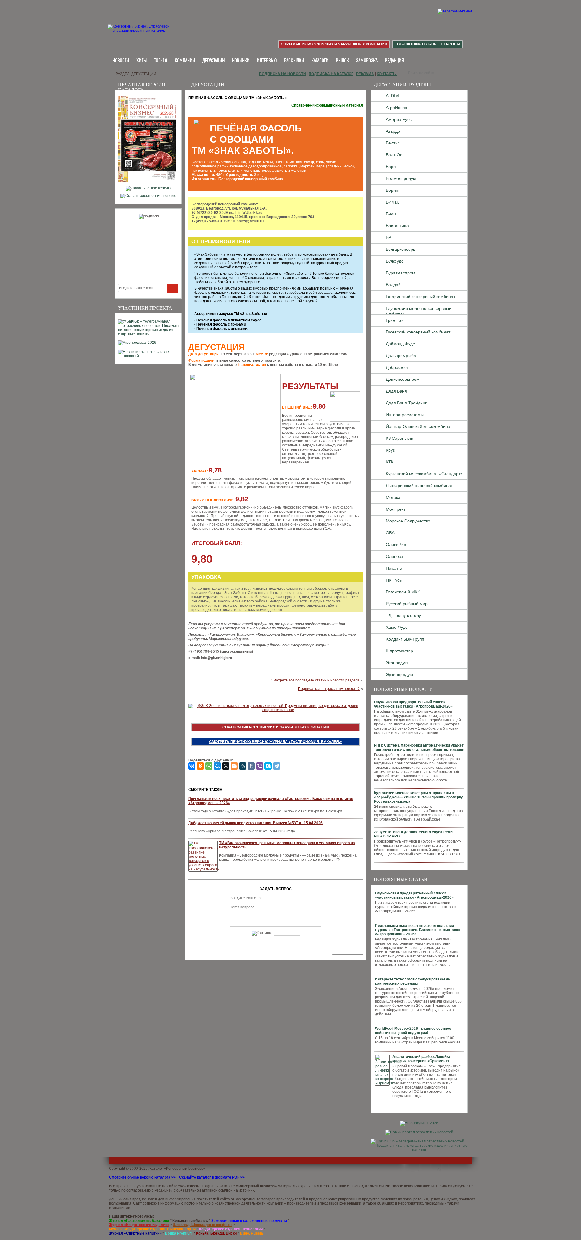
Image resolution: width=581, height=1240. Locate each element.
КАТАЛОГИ (320, 61)
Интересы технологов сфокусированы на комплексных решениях (412, 981)
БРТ (390, 237)
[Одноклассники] (200, 766)
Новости (121, 61)
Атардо (393, 131)
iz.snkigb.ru (206, 1186)
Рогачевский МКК (403, 591)
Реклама (365, 74)
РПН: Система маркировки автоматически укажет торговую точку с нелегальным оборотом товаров (419, 747)
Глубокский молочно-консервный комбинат (418, 310)
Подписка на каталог (331, 74)
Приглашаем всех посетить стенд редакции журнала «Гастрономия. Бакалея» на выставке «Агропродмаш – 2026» (417, 929)
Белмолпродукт (401, 178)
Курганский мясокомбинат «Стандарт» (424, 473)
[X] (225, 766)
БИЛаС (393, 202)
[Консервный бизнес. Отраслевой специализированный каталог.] (147, 33)
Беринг (393, 190)
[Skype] (268, 766)
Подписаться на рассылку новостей (329, 689)
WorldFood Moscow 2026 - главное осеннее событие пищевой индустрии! (413, 1030)
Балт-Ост (395, 154)
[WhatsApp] (208, 766)
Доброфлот (397, 367)
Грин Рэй (395, 320)
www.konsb (187, 1186)
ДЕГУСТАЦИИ (213, 61)
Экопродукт (397, 662)
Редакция (394, 61)
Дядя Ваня (396, 391)
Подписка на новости (282, 74)
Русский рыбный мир (407, 603)
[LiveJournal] (242, 766)
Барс (391, 166)
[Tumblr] (251, 766)
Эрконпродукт (399, 674)
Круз (390, 450)
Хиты (141, 61)
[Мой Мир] (217, 766)
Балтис (393, 143)
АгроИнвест (397, 107)
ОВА (390, 532)
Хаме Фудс (397, 627)
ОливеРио (396, 544)
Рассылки (294, 61)
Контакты (387, 74)
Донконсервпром (402, 379)
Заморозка (367, 61)
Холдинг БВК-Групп (405, 639)
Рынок (342, 61)
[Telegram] (276, 766)
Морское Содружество (408, 521)
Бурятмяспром (400, 272)
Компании (185, 61)
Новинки (241, 61)
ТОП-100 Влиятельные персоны (427, 44)
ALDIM (392, 95)
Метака (393, 497)
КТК (389, 461)
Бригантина (397, 225)
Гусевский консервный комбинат (418, 332)
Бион (391, 213)
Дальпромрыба (401, 355)
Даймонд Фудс (400, 343)
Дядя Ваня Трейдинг (406, 402)
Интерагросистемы (405, 414)
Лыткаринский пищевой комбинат (419, 485)
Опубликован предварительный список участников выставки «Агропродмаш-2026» (413, 704)
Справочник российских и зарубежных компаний (334, 44)
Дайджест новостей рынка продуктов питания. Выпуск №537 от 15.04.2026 (255, 823)
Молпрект (395, 509)
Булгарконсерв (400, 249)
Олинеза (394, 556)
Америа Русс (399, 119)
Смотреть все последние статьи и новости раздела (315, 680)
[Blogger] (234, 766)
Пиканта (394, 568)
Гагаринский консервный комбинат (420, 296)
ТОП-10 (160, 61)
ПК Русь (394, 580)
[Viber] (259, 766)
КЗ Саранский (399, 438)
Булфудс (394, 261)
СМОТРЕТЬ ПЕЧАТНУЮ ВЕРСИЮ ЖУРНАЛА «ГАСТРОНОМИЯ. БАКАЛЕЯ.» (275, 742)
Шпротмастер (399, 650)
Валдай (393, 284)
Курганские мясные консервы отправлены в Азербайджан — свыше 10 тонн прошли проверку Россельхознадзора (418, 797)
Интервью (267, 61)
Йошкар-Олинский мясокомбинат (419, 426)
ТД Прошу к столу (403, 615)
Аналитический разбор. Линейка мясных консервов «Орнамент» (421, 1059)
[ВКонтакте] (191, 766)
